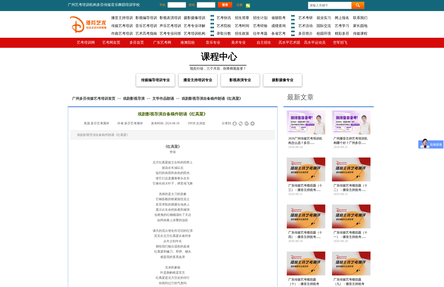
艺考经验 (260, 26)
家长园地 (360, 26)
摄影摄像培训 (194, 18)
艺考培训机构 (194, 33)
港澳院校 (187, 42)
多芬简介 (305, 33)
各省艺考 (278, 33)
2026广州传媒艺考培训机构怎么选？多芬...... (305, 141)
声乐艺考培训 (170, 26)
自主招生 (264, 42)
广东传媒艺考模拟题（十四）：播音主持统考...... (305, 235)
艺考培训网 (86, 42)
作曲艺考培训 (122, 33)
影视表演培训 (170, 18)
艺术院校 (224, 26)
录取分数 (224, 33)
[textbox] (329, 5)
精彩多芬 (342, 33)
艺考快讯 (224, 18)
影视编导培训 (146, 18)
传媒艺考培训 (122, 26)
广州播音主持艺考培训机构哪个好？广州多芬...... (350, 141)
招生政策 (242, 33)
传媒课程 (360, 33)
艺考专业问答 (170, 33)
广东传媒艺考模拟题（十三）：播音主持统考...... (305, 188)
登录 (225, 5)
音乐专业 (213, 42)
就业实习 (324, 18)
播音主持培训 (122, 18)
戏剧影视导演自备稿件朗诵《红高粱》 (212, 98)
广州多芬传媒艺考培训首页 (93, 98)
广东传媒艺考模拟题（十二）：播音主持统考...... (350, 188)
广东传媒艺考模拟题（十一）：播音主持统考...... (350, 235)
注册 (239, 5)
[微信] (248, 6)
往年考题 (260, 33)
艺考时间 (242, 26)
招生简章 (242, 18)
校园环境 (324, 33)
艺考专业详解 (194, 26)
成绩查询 (278, 26)
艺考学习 (342, 26)
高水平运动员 (315, 42)
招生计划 (260, 18)
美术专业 (238, 42)
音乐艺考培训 (146, 26)
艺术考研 (305, 18)
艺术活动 (305, 26)
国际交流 (324, 26)
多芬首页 (137, 42)
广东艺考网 (162, 42)
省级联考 (278, 18)
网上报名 (342, 18)
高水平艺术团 (289, 42)
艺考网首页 (111, 42)
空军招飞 (340, 42)
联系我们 (360, 18)
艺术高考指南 (146, 33)
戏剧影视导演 (134, 98)
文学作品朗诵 (163, 98)
